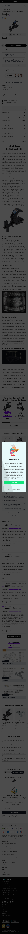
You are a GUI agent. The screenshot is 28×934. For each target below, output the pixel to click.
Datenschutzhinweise (16, 489)
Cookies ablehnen (10, 486)
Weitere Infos (19, 486)
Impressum (10, 489)
